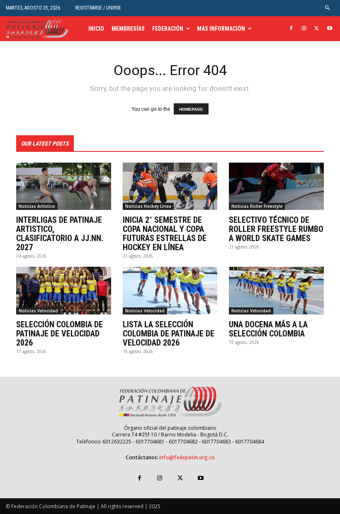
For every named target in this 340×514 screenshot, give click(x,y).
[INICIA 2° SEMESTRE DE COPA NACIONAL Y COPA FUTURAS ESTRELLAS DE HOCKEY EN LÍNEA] (170, 186)
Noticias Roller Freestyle (256, 206)
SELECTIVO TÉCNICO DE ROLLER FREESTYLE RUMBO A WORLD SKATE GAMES (276, 229)
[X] (316, 29)
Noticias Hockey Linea (148, 206)
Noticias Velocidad (38, 311)
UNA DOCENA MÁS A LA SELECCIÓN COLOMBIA (268, 329)
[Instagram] (304, 29)
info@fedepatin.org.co (187, 457)
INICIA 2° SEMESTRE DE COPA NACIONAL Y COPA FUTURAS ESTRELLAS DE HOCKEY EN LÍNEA (164, 233)
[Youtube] (329, 29)
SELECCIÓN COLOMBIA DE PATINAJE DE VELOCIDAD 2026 (59, 333)
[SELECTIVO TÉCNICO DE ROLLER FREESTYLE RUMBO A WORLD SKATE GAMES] (276, 186)
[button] (327, 8)
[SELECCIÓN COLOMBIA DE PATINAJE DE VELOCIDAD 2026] (63, 290)
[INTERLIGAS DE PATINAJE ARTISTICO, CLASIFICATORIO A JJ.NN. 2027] (63, 186)
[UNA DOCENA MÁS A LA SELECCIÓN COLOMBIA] (276, 290)
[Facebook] (291, 29)
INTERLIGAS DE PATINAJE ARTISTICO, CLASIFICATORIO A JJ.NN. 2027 (59, 233)
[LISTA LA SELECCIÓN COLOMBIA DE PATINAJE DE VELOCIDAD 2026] (170, 290)
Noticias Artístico (37, 206)
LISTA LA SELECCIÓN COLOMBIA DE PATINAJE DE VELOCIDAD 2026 (168, 333)
